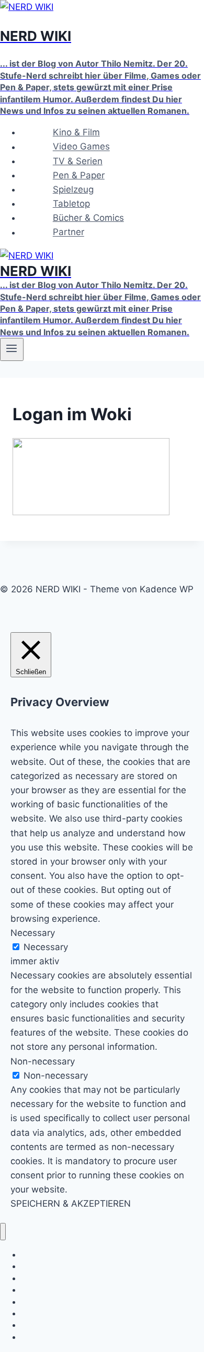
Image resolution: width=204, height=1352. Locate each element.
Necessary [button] (32, 933)
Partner (68, 232)
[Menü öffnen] (12, 349)
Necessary (46, 947)
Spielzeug (73, 189)
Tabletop (71, 203)
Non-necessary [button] (42, 1061)
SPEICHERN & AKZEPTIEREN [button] (70, 1203)
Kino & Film (76, 132)
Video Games (81, 147)
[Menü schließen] (3, 1231)
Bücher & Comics (88, 217)
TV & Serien (78, 161)
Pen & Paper (79, 175)
